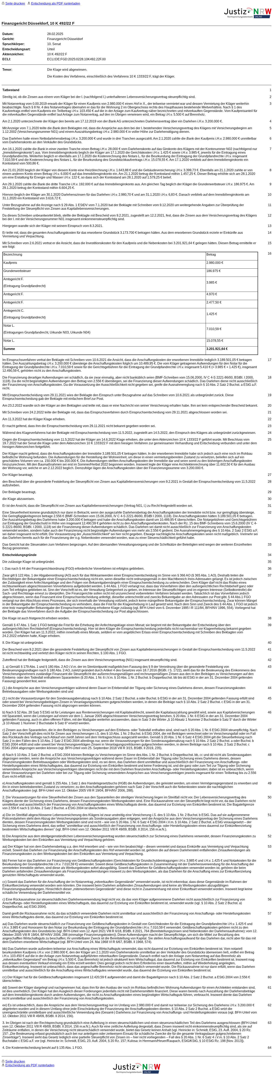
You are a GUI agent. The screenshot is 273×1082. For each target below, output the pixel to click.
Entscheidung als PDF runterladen (55, 3)
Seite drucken (15, 3)
